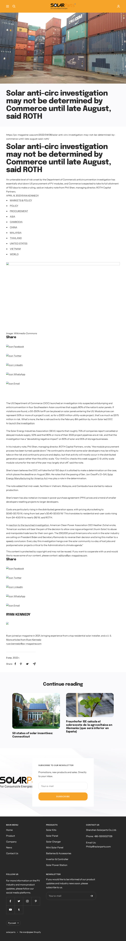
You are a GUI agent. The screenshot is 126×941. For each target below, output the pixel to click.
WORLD (14, 254)
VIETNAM (15, 248)
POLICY (14, 205)
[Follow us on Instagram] (27, 901)
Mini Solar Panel (54, 847)
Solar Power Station (56, 865)
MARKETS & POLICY (21, 200)
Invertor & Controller (57, 859)
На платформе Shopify (30, 932)
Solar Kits (51, 829)
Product (10, 835)
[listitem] (15, 664)
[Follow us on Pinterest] (36, 901)
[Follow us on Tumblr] (19, 909)
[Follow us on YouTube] (10, 909)
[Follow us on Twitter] (19, 901)
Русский (12, 923)
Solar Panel (52, 835)
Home (9, 829)
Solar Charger (53, 841)
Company (11, 841)
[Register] (91, 896)
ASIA (12, 216)
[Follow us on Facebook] (10, 901)
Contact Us (12, 853)
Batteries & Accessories (58, 853)
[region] (42, 395)
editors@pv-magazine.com (73, 555)
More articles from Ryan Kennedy (23, 639)
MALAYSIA (16, 232)
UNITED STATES (18, 243)
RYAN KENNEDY (30, 195)
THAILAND (16, 238)
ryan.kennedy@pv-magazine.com (23, 643)
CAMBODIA (16, 221)
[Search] (14, 6)
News (9, 847)
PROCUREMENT (19, 211)
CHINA (13, 227)
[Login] (118, 6)
